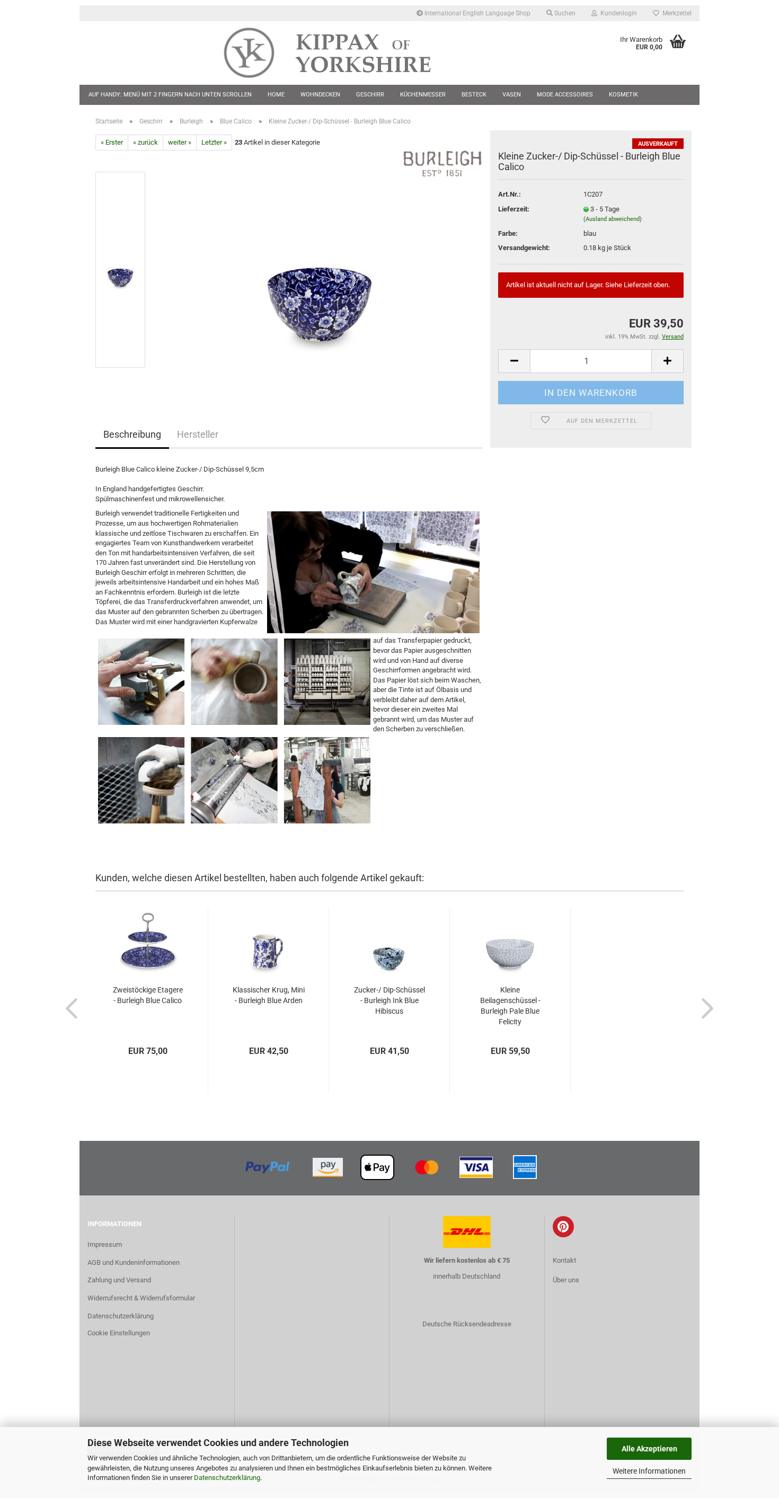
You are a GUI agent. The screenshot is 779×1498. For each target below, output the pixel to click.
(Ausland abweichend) (612, 219)
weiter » (179, 142)
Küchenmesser (423, 94)
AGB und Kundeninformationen (133, 1262)
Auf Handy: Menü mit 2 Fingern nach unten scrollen (170, 94)
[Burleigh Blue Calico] (319, 269)
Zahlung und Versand (119, 1280)
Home (276, 94)
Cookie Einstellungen (118, 1333)
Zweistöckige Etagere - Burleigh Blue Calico (148, 995)
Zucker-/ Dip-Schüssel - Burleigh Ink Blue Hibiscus (389, 1000)
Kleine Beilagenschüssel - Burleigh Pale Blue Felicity (510, 1006)
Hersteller (197, 434)
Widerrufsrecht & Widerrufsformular (141, 1298)
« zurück (145, 142)
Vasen (511, 94)
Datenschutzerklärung (227, 1478)
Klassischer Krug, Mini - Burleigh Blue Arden (269, 995)
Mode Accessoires (565, 94)
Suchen (564, 13)
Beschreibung (132, 434)
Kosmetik (623, 94)
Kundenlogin (617, 13)
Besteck (474, 94)
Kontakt (564, 1260)
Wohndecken (320, 94)
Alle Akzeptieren (649, 1448)
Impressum (104, 1244)
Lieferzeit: (513, 209)
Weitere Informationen (649, 1471)
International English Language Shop (476, 13)
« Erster (112, 142)
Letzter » (214, 142)
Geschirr (370, 94)
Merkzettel (675, 13)
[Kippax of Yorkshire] (337, 53)
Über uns (566, 1280)
